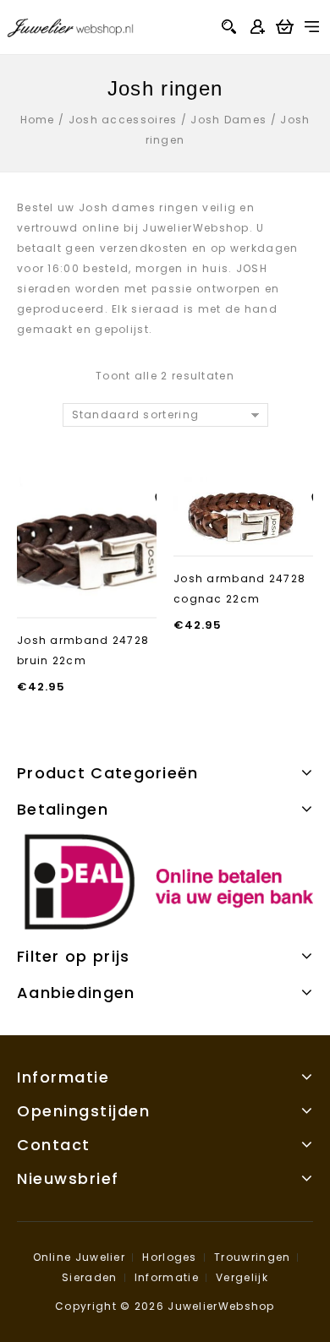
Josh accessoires (123, 119)
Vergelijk (242, 1277)
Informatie (167, 1277)
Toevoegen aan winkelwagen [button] (87, 592)
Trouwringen (252, 1257)
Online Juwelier (79, 1257)
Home (37, 119)
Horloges (169, 1257)
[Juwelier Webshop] (70, 26)
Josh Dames (228, 119)
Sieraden (89, 1277)
